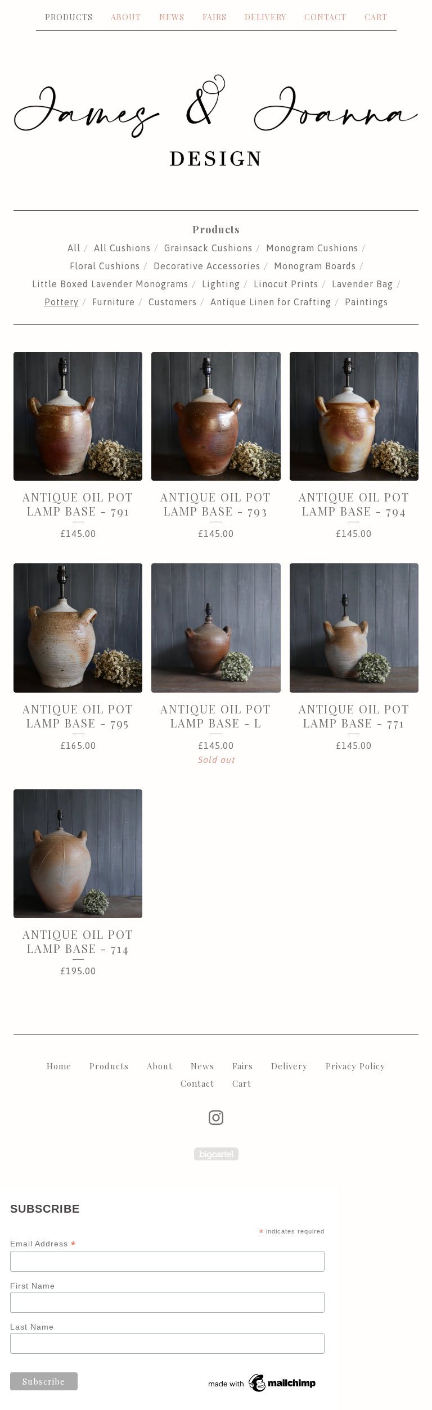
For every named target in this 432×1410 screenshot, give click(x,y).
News (171, 17)
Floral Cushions (105, 266)
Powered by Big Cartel (216, 1153)
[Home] (216, 120)
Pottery (61, 302)
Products (69, 17)
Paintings (366, 302)
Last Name (32, 1326)
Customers (172, 302)
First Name (32, 1285)
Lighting (221, 284)
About (126, 17)
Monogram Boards (315, 266)
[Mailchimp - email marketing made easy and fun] (263, 1392)
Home (59, 1066)
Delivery (265, 17)
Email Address (43, 1244)
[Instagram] (216, 1117)
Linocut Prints (286, 284)
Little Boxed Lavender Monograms (110, 284)
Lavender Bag (362, 284)
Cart (376, 17)
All (74, 248)
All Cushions (122, 248)
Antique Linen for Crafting (270, 302)
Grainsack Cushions (208, 248)
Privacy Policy (355, 1066)
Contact (325, 17)
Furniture (113, 302)
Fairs (214, 17)
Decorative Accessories (207, 266)
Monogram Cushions (312, 248)
